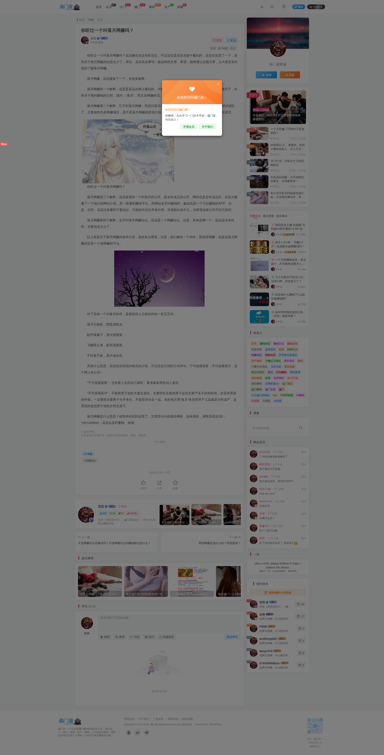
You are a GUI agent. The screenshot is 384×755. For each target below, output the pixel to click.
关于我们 (207, 127)
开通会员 (188, 127)
